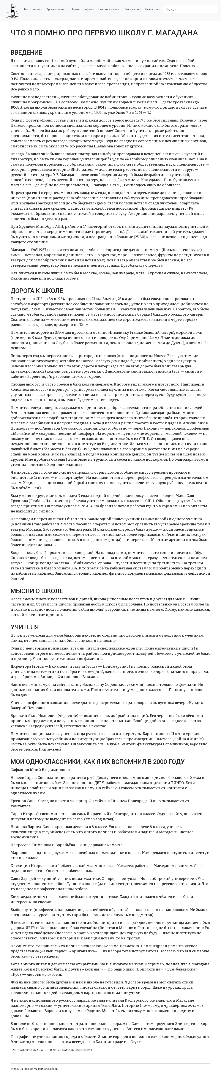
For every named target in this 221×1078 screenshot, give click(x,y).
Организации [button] (55, 9)
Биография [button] (32, 9)
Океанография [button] (81, 9)
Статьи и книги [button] (108, 9)
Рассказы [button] (132, 9)
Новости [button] (151, 9)
